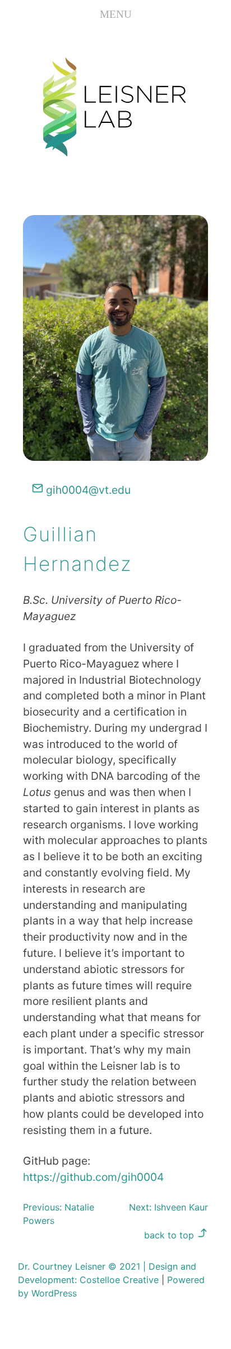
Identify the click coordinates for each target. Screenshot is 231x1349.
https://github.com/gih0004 (93, 1177)
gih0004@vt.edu (87, 490)
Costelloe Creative (119, 1279)
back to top (170, 1235)
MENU (116, 14)
